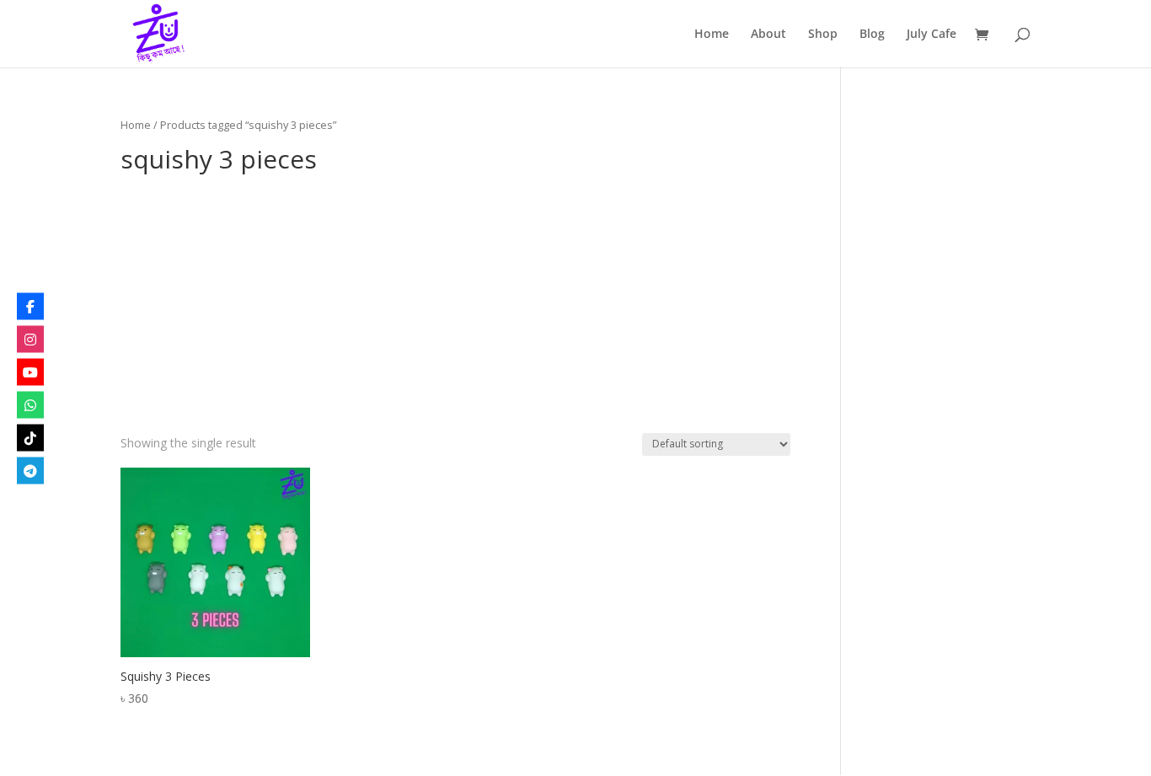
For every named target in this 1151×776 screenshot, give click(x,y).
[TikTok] (30, 437)
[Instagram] (30, 338)
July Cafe (931, 34)
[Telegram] (30, 470)
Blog (872, 34)
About (768, 34)
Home (711, 34)
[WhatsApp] (30, 404)
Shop (823, 34)
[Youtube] (30, 371)
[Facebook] (30, 305)
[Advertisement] (455, 307)
